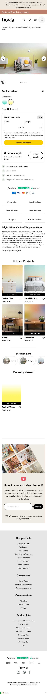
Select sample (36, 155)
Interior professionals (23, 584)
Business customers (23, 588)
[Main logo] (8, 19)
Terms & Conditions (23, 631)
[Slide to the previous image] (3, 58)
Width (12, 124)
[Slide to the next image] (43, 58)
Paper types (23, 624)
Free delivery (35, 210)
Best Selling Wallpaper (23, 554)
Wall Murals (23, 550)
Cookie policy (23, 642)
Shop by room (23, 561)
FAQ (23, 645)
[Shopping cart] (35, 20)
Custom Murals (23, 543)
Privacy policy (23, 635)
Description (12, 202)
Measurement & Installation (23, 621)
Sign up (38, 506)
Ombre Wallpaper (28, 27)
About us (23, 601)
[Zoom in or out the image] (2, 82)
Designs (18, 27)
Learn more (28, 180)
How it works (12, 210)
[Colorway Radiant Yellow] (10, 102)
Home (4, 27)
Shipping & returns (23, 628)
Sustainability (23, 604)
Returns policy (23, 638)
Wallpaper (10, 27)
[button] (30, 20)
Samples (12, 219)
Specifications (35, 202)
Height (33, 124)
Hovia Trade (23, 581)
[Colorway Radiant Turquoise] (4, 102)
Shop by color (23, 564)
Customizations (35, 219)
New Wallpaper (23, 557)
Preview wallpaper (23, 142)
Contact (23, 608)
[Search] (24, 20)
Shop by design (23, 568)
